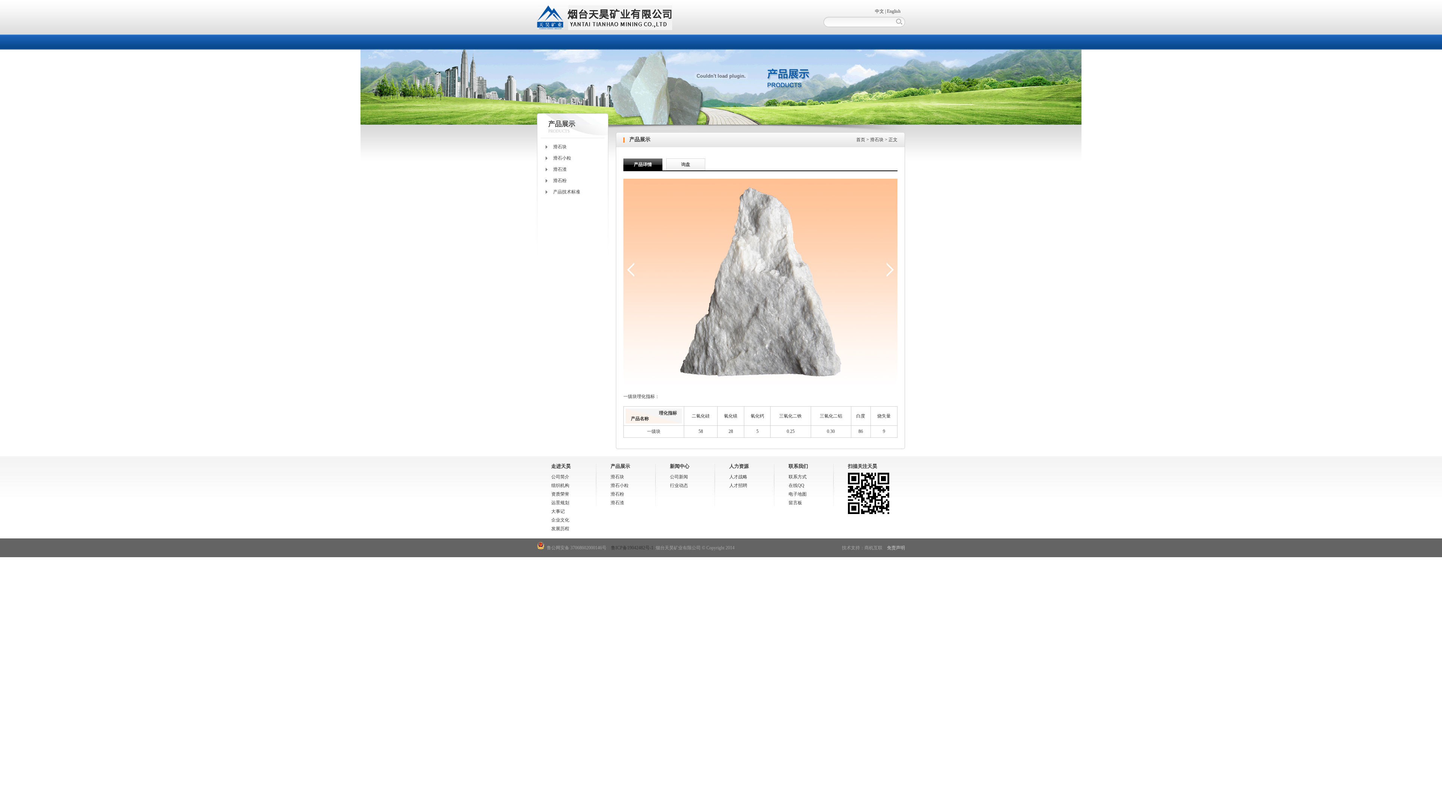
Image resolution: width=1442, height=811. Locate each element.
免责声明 (896, 547)
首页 (860, 139)
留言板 (795, 502)
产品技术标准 (566, 191)
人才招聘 (738, 485)
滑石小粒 (562, 158)
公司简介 (560, 476)
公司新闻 (679, 476)
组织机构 (560, 485)
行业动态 (679, 485)
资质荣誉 (560, 494)
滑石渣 (560, 169)
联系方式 (798, 476)
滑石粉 (560, 180)
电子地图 (798, 494)
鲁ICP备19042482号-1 (632, 547)
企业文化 (560, 520)
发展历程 (560, 528)
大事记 (558, 511)
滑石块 (560, 146)
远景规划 (560, 502)
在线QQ (796, 485)
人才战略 (738, 476)
